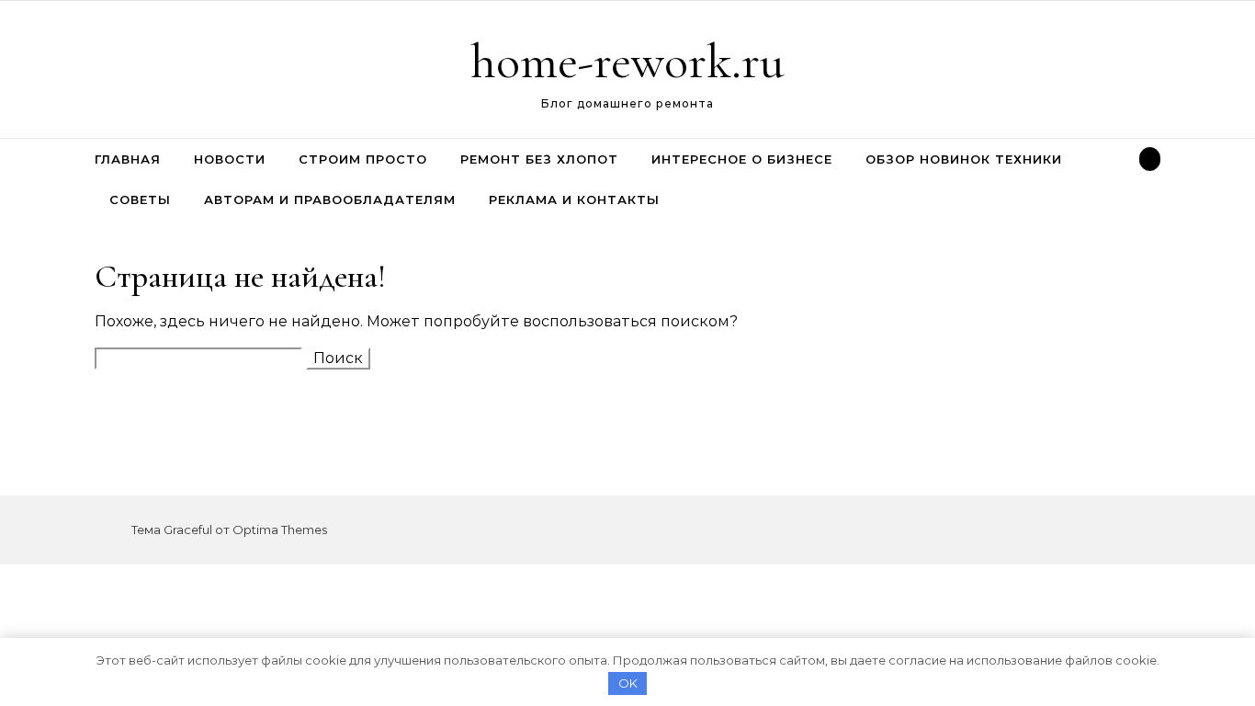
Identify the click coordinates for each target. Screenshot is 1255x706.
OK (628, 683)
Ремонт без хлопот (539, 159)
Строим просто (363, 159)
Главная (128, 159)
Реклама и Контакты (574, 199)
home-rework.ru (627, 61)
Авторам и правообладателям (330, 199)
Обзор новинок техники (963, 159)
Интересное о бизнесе (741, 159)
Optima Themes (279, 529)
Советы (140, 199)
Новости (230, 159)
